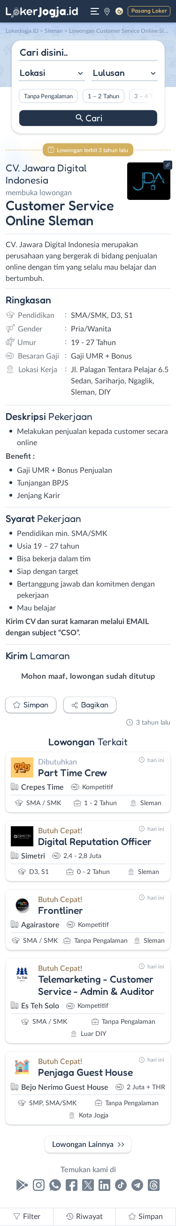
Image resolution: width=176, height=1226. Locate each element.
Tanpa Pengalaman (47, 96)
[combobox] (51, 73)
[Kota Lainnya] (107, 11)
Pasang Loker (149, 10)
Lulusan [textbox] (109, 72)
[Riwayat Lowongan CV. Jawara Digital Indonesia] (149, 197)
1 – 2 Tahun (103, 96)
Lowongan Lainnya (83, 1144)
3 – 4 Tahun (149, 96)
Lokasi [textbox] (32, 72)
